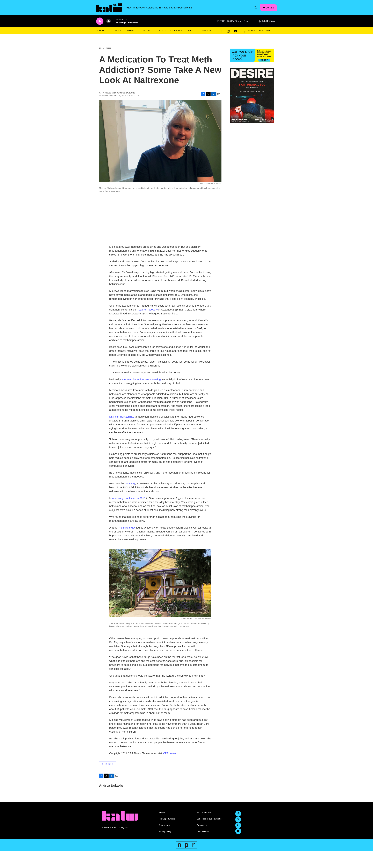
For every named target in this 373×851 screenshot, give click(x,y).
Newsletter (255, 30)
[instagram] (228, 30)
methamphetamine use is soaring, (141, 379)
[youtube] (236, 30)
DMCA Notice (203, 832)
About (192, 30)
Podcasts (175, 30)
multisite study (127, 527)
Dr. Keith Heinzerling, (121, 416)
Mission (162, 812)
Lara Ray (130, 483)
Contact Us (202, 825)
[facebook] (221, 30)
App (268, 30)
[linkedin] (243, 30)
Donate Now (164, 825)
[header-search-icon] (255, 7)
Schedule (102, 30)
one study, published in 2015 (129, 498)
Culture (146, 30)
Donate (269, 7)
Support (207, 30)
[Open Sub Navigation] (110, 30)
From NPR (105, 48)
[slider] (113, 21)
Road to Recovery (147, 309)
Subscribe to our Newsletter (209, 819)
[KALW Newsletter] (252, 55)
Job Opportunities (167, 819)
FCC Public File (204, 812)
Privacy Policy (165, 832)
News (118, 30)
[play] (99, 21)
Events (162, 30)
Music (131, 30)
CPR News (169, 753)
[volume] (108, 21)
